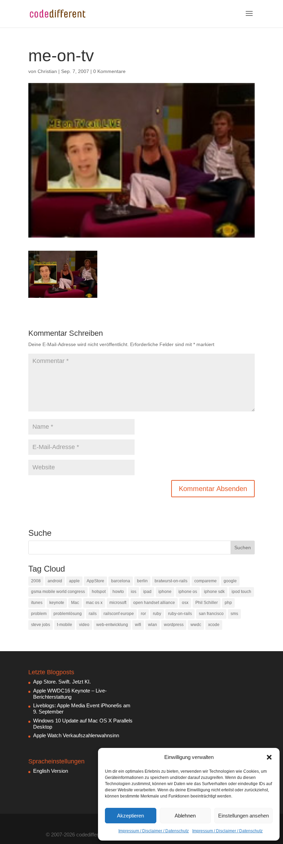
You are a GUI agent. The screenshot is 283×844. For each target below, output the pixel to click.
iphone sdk (214, 591)
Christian (47, 71)
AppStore (95, 581)
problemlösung (67, 613)
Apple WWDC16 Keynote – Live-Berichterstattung (70, 694)
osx (185, 602)
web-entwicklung (112, 624)
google (230, 581)
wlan (152, 624)
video (84, 624)
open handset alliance (154, 602)
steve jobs (40, 624)
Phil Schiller (206, 602)
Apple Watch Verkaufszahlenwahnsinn (76, 735)
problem (39, 613)
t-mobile (64, 624)
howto (118, 591)
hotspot (99, 591)
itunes (36, 602)
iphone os (187, 591)
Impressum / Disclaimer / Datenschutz (153, 831)
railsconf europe (119, 613)
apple (74, 581)
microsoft (117, 602)
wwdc (196, 624)
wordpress (174, 624)
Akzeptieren (130, 816)
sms (234, 613)
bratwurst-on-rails (171, 581)
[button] (269, 757)
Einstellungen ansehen (243, 816)
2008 (36, 581)
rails (93, 613)
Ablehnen (185, 816)
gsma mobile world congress (58, 591)
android (55, 581)
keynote (56, 602)
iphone (165, 591)
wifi (138, 624)
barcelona (120, 581)
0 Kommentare (109, 71)
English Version (50, 771)
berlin (142, 581)
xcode (213, 624)
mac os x (94, 602)
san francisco (211, 613)
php (228, 602)
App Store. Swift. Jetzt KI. (62, 682)
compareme (205, 581)
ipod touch (241, 591)
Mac (75, 602)
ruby (157, 613)
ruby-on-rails (180, 613)
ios (133, 591)
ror (143, 613)
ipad (147, 591)
